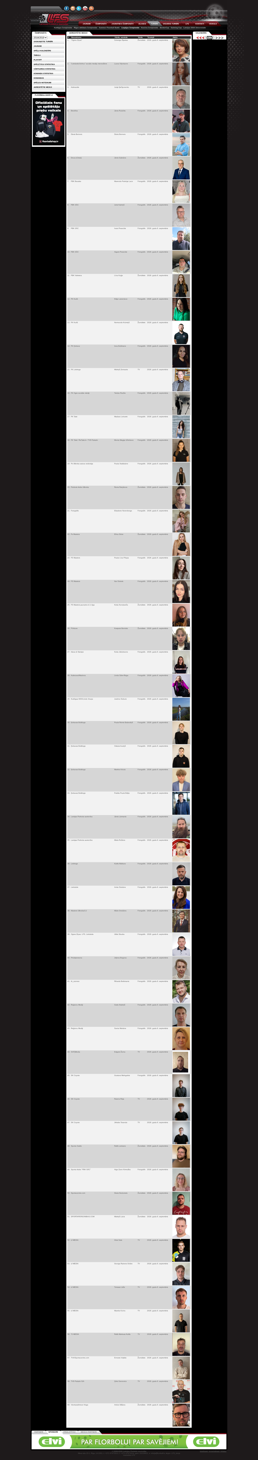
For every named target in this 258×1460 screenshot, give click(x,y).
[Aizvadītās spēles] (199, 38)
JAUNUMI (87, 24)
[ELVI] (129, 1448)
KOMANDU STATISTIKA (43, 73)
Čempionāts (41, 33)
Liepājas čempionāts (130, 28)
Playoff (38, 60)
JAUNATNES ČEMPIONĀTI (122, 24)
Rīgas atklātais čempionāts (85, 28)
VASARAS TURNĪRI (171, 24)
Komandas (39, 78)
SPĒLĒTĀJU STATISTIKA (44, 64)
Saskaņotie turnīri (43, 41)
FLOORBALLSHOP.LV (44, 95)
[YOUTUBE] (85, 8)
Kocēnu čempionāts (149, 28)
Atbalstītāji (69, 1432)
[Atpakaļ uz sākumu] (53, 19)
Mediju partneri (89, 1432)
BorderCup (164, 28)
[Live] (209, 38)
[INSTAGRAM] (72, 8)
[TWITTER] (79, 8)
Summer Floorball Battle (109, 28)
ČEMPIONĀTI (101, 24)
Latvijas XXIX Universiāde (194, 28)
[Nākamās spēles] (219, 38)
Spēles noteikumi (42, 83)
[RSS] (91, 8)
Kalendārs (201, 33)
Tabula (37, 55)
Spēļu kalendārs (42, 51)
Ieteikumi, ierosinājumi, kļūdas (213, 1451)
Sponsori (53, 1432)
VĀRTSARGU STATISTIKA (44, 69)
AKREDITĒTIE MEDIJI (78, 33)
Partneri (38, 1432)
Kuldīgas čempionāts (63, 28)
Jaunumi (38, 46)
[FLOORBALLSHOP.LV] (48, 146)
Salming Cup (176, 28)
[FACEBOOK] (66, 8)
